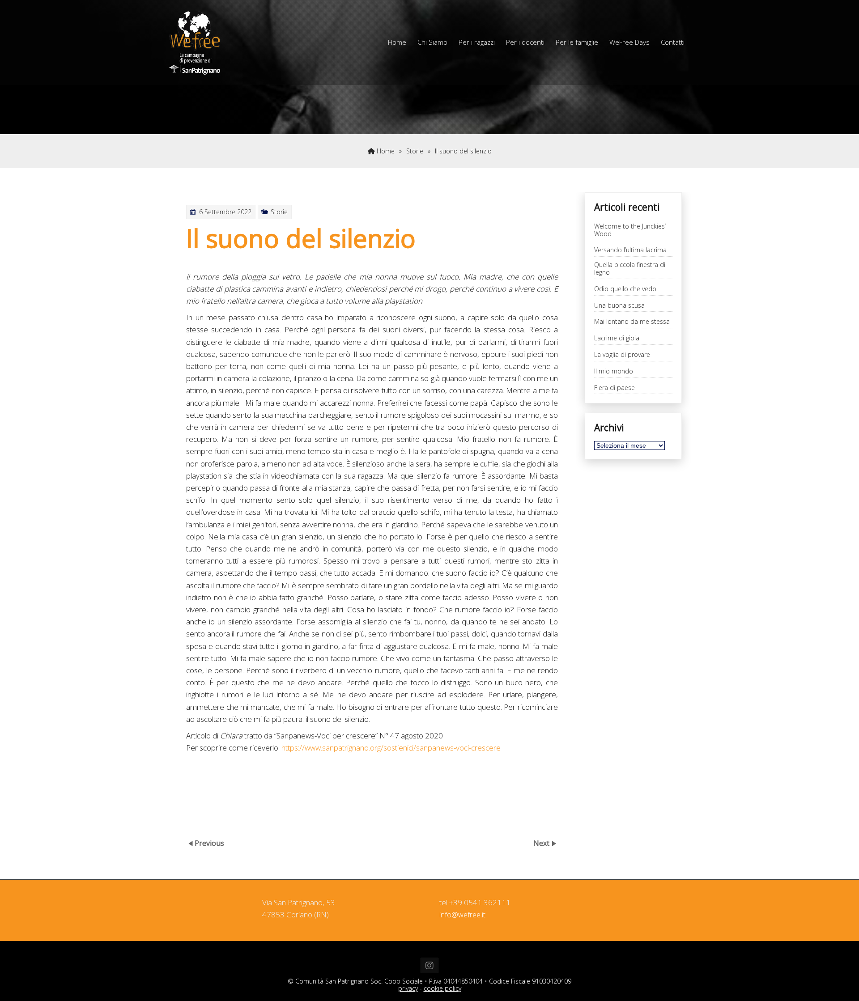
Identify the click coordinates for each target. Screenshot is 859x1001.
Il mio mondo (613, 371)
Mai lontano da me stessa (632, 322)
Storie (414, 151)
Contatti (673, 42)
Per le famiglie (577, 42)
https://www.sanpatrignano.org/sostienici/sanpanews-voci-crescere (391, 747)
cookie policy (442, 988)
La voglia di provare (622, 355)
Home (397, 42)
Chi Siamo (432, 42)
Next (542, 843)
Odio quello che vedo (625, 289)
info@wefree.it (462, 915)
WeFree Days (629, 42)
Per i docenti (525, 42)
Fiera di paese (614, 388)
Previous (209, 843)
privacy (408, 988)
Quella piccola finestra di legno (629, 268)
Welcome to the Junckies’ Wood (630, 230)
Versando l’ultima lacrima (630, 250)
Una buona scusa (619, 306)
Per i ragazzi (477, 42)
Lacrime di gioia (616, 338)
